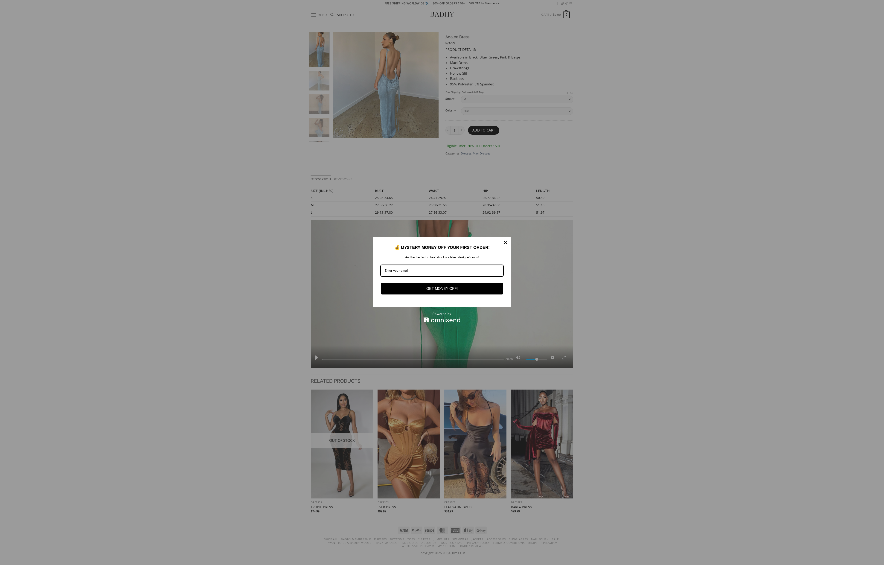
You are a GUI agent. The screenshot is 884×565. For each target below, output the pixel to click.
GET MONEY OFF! (442, 289)
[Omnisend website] (442, 317)
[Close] (505, 242)
